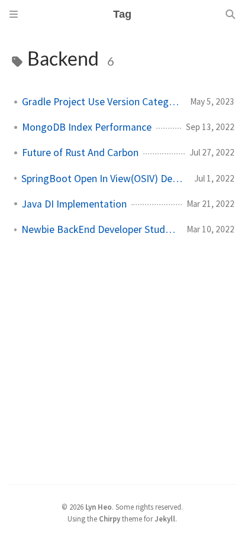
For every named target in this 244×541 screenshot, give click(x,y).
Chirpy (109, 518)
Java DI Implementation (74, 203)
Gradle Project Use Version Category (101, 101)
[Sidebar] (13, 14)
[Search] (230, 14)
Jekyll (165, 518)
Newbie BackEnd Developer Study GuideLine (99, 229)
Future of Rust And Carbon (80, 152)
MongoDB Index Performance (87, 127)
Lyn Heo (98, 506)
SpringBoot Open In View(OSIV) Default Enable (103, 178)
